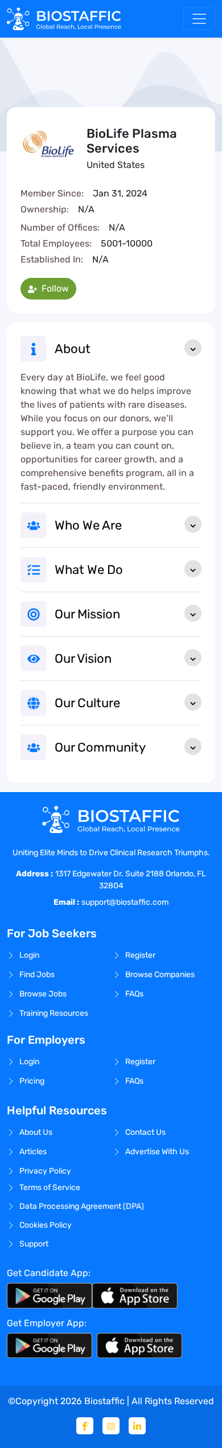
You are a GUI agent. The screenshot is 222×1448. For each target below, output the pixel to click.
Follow (54, 288)
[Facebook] (84, 1425)
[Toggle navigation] (199, 18)
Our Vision (83, 658)
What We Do (89, 569)
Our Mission (87, 614)
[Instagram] (111, 1425)
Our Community (100, 747)
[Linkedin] (137, 1425)
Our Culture (87, 703)
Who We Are (88, 525)
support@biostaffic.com (124, 902)
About (73, 348)
